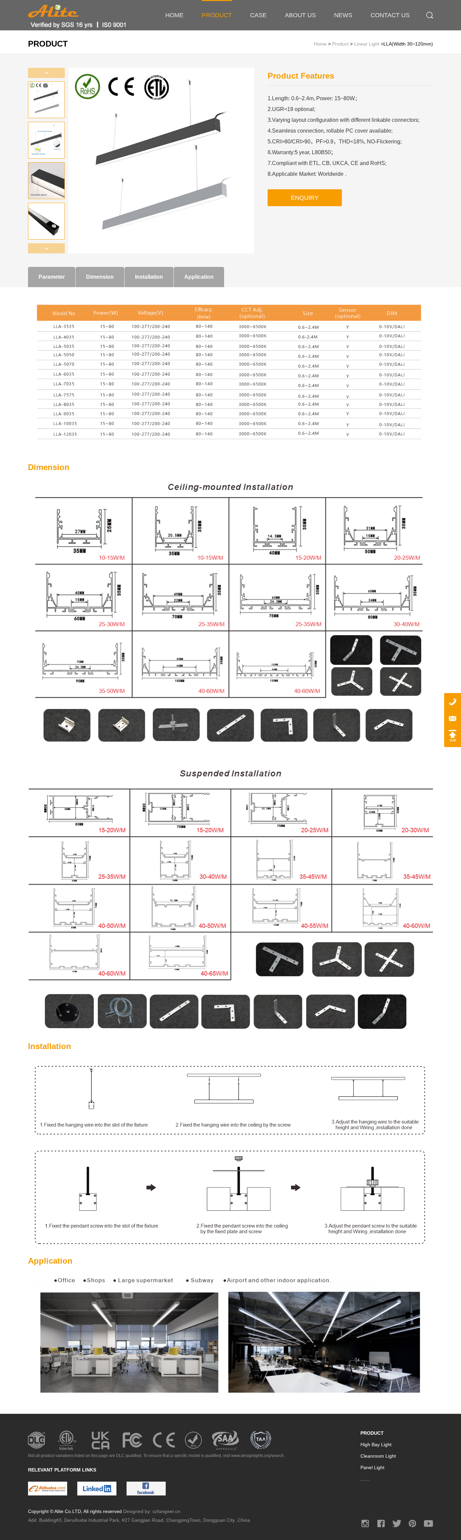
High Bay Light (375, 1444)
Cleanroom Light (378, 1456)
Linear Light (366, 44)
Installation (149, 277)
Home (321, 44)
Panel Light (372, 1467)
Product (341, 44)
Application (199, 277)
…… (365, 1479)
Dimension (100, 277)
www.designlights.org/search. (258, 1455)
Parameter (51, 277)
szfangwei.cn (166, 1511)
